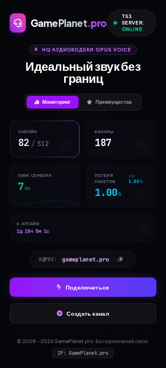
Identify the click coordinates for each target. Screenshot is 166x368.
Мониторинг (56, 102)
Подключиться (87, 287)
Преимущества (113, 102)
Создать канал (87, 313)
